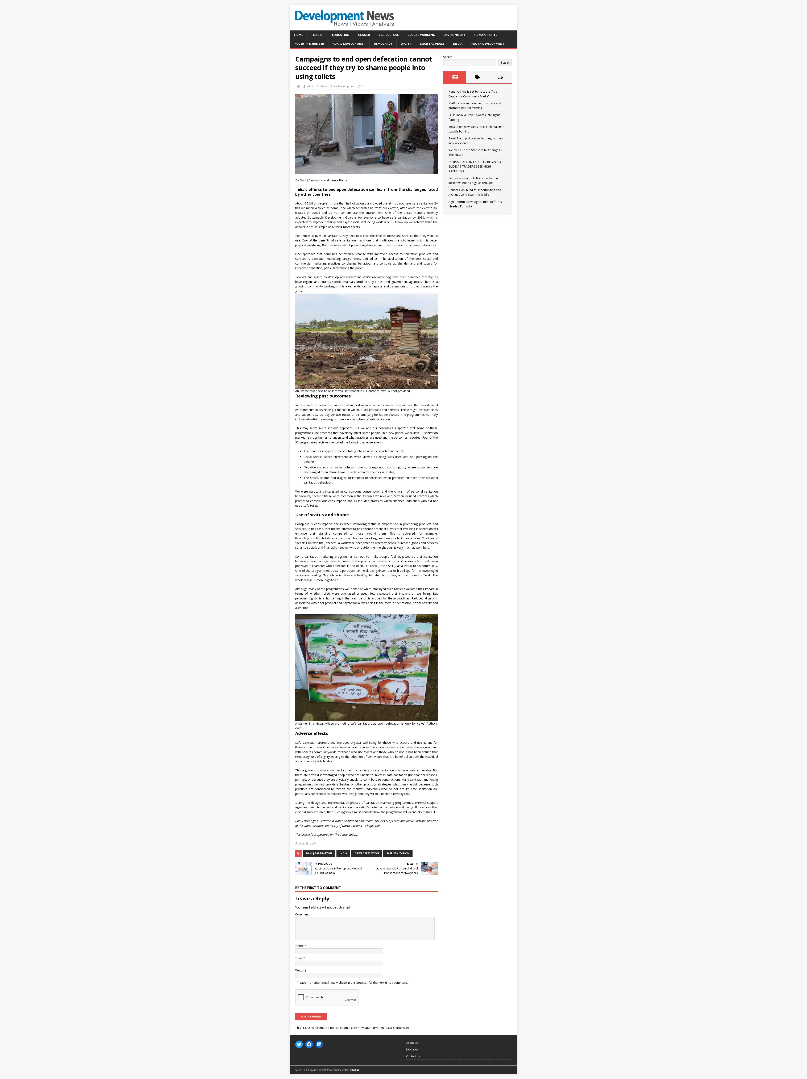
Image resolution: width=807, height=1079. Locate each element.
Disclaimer (412, 1049)
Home (298, 35)
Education (340, 35)
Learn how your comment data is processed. (379, 1028)
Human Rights (485, 35)
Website (300, 970)
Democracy (383, 44)
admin (310, 86)
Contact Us (413, 1056)
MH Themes (352, 1069)
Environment (455, 35)
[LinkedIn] (319, 1044)
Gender (364, 35)
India (343, 853)
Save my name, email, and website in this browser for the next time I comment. (353, 983)
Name (300, 946)
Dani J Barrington (319, 853)
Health (317, 35)
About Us (412, 1043)
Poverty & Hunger (309, 44)
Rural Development (349, 44)
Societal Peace (432, 44)
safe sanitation (397, 853)
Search (447, 57)
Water (406, 44)
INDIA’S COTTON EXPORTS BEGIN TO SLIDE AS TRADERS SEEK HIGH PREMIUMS (474, 166)
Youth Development (487, 44)
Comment (302, 914)
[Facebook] (309, 1044)
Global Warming (421, 35)
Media (458, 44)
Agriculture (388, 35)
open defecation (367, 853)
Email (299, 958)
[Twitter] (299, 1044)
